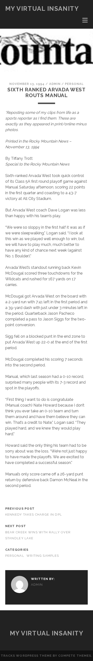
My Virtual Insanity (42, 8)
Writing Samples (42, 555)
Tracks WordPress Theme (26, 655)
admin (55, 84)
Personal (74, 84)
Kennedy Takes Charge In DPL (33, 514)
